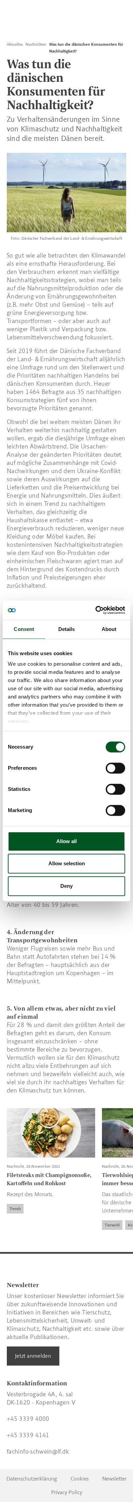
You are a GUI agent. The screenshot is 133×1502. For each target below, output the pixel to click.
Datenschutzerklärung (31, 1478)
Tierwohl (112, 1225)
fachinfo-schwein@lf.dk (38, 1451)
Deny (66, 886)
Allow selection (66, 863)
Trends (15, 1209)
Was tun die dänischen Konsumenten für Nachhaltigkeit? (86, 48)
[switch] (115, 768)
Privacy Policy (66, 1492)
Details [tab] (66, 629)
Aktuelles (15, 44)
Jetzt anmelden (33, 1356)
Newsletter (114, 1478)
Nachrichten (36, 44)
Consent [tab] (24, 629)
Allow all (66, 841)
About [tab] (109, 629)
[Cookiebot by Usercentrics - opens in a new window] (95, 610)
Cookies (80, 1478)
